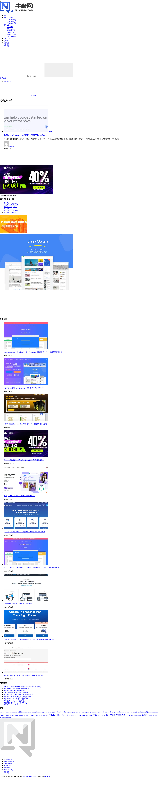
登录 (1, 78)
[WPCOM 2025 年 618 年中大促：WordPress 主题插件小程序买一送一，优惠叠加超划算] (26, 564)
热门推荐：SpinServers (11, 210)
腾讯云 (150, 715)
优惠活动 (7, 42)
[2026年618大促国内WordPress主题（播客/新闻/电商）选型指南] (26, 385)
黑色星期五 (8, 717)
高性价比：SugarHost (10, 207)
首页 (5, 15)
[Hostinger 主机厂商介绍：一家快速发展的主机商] (26, 492)
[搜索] (58, 70)
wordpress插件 (103, 715)
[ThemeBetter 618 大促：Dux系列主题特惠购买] (26, 600)
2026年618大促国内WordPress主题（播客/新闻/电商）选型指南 (24, 388)
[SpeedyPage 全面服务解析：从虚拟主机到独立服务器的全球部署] (26, 528)
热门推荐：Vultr (9, 209)
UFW (45, 715)
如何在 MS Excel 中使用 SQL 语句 (14, 700)
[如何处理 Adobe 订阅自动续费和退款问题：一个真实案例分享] (26, 672)
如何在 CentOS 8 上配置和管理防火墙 (16, 698)
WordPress (80, 715)
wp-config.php (131, 715)
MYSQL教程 (152, 712)
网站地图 (7, 773)
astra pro (14, 712)
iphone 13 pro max (119, 712)
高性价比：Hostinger (10, 203)
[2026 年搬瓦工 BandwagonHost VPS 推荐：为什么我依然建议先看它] (26, 421)
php (7, 715)
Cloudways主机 (8, 771)
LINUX (141, 712)
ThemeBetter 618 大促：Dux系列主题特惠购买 (18, 603)
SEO (17, 715)
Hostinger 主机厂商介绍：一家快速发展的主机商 (19, 496)
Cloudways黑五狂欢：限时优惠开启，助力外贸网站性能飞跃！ (24, 460)
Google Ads (69, 712)
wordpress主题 (90, 715)
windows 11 (63, 715)
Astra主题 (10, 27)
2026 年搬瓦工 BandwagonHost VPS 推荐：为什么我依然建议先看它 (25, 424)
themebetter (21, 715)
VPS (48, 715)
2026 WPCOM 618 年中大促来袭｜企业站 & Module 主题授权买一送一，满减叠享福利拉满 (33, 352)
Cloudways (47, 712)
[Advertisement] (55, 303)
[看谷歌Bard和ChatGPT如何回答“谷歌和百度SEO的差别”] (26, 131)
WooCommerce (72, 715)
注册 (4, 78)
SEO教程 (6, 40)
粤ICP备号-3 (29, 776)
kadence (127, 712)
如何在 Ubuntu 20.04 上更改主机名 (15, 690)
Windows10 (54, 715)
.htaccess (2, 712)
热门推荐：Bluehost (10, 212)
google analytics (76, 712)
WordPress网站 (117, 714)
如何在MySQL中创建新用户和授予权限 (16, 688)
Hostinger (94, 712)
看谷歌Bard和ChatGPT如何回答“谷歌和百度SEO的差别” (26, 135)
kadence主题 (133, 712)
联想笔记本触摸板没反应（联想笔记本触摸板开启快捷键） (23, 686)
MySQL (146, 712)
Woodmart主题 (11, 34)
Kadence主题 (11, 30)
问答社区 (7, 44)
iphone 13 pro (109, 712)
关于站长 (7, 46)
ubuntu (33, 715)
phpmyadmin (12, 715)
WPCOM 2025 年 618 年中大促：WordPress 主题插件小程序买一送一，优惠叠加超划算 (31, 568)
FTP (56, 712)
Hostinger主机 (8, 769)
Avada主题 (10, 32)
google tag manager (86, 712)
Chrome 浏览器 (40, 712)
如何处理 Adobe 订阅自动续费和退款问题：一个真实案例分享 (23, 675)
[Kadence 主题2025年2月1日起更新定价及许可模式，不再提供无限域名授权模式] (26, 636)
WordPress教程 (8, 17)
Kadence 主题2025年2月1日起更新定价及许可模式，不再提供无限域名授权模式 (29, 639)
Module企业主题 (9, 761)
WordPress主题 (11, 21)
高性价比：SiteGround (11, 205)
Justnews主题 (8, 759)
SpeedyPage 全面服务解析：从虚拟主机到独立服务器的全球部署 (24, 532)
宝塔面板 (145, 715)
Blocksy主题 (11, 29)
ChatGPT (50, 131)
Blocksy (27, 712)
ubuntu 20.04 (40, 715)
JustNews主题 (11, 36)
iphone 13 (101, 712)
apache (7, 712)
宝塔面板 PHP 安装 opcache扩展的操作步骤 (17, 696)
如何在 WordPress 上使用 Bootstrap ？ (15, 704)
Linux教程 (7, 38)
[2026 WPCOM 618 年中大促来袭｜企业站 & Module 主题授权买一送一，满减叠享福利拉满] (26, 349)
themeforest (27, 715)
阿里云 (4, 717)
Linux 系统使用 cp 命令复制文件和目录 (16, 692)
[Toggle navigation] (0, 1)
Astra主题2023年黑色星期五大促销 (15, 702)
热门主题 (7, 25)
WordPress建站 (11, 19)
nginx (156, 712)
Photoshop (2, 715)
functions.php (61, 712)
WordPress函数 (11, 23)
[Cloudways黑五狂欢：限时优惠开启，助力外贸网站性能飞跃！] (26, 457)
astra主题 (19, 712)
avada (23, 712)
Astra (11, 712)
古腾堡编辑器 (138, 715)
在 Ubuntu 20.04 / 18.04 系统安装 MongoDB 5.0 (18, 694)
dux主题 (52, 712)
